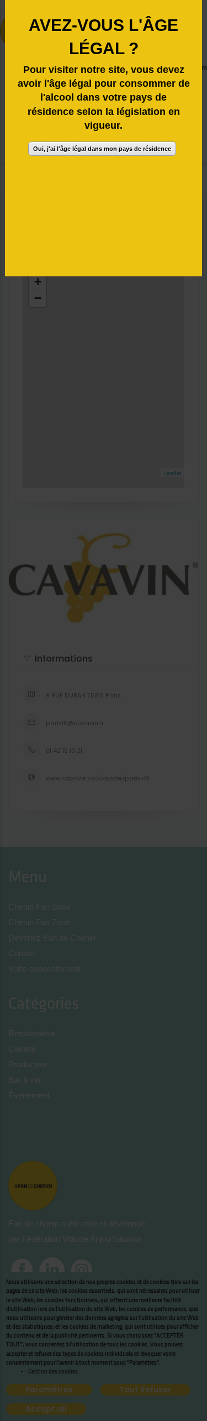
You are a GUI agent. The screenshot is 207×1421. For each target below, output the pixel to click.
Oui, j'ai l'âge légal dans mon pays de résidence (102, 148)
